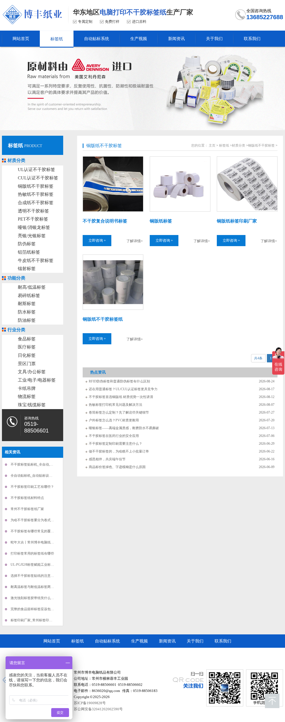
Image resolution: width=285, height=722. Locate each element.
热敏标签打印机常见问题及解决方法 (115, 405)
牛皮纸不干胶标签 (35, 260)
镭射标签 (27, 268)
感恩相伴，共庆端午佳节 (107, 459)
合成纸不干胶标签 (35, 202)
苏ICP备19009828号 (90, 703)
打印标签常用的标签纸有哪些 (32, 553)
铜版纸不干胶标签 (35, 186)
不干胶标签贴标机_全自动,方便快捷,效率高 (42, 464)
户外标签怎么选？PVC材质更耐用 (114, 420)
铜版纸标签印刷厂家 (237, 221)
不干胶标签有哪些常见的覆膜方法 (36, 531)
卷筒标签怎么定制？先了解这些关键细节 (119, 412)
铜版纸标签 (161, 221)
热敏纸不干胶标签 (35, 194)
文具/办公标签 (32, 371)
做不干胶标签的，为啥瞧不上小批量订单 (119, 451)
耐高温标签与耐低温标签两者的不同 (37, 587)
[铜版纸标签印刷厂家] (247, 184)
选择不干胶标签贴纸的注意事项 (34, 576)
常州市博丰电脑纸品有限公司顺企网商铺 (81, 654)
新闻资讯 (167, 641)
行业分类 (16, 329)
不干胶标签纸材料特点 (27, 498)
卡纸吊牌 (27, 388)
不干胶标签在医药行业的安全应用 (114, 436)
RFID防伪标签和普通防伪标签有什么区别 (119, 381)
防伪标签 (27, 243)
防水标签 (27, 312)
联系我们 (223, 641)
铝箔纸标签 (29, 252)
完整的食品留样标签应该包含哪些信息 (39, 609)
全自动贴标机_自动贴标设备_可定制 (37, 476)
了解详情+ (134, 241)
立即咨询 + (97, 240)
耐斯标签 (27, 303)
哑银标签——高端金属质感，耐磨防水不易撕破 (124, 428)
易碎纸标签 (29, 295)
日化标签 (27, 355)
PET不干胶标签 (33, 219)
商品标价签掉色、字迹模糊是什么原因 (117, 467)
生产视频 (139, 641)
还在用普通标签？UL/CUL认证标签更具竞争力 (123, 389)
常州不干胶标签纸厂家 (27, 509)
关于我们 (195, 641)
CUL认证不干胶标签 (38, 177)
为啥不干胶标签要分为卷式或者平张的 (39, 520)
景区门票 (27, 363)
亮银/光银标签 (32, 235)
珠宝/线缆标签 (32, 404)
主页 (212, 145)
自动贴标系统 (107, 641)
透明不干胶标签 (33, 211)
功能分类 (16, 278)
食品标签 (27, 339)
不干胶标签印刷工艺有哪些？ (32, 487)
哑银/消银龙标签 (34, 227)
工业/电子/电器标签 (37, 380)
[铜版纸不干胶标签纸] (113, 282)
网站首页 (51, 641)
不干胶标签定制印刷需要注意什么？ (115, 444)
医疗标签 (27, 347)
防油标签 (27, 320)
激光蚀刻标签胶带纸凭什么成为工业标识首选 (44, 598)
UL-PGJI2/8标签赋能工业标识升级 (36, 565)
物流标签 (27, 396)
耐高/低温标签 (32, 287)
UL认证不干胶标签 (36, 169)
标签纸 (15, 145)
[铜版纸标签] (180, 184)
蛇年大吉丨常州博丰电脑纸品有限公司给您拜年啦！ (49, 542)
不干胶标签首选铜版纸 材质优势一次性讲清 (121, 397)
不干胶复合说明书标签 (105, 221)
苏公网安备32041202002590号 (98, 709)
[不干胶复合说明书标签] (113, 184)
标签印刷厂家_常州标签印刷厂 (33, 620)
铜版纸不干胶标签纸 (103, 319)
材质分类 (16, 160)
